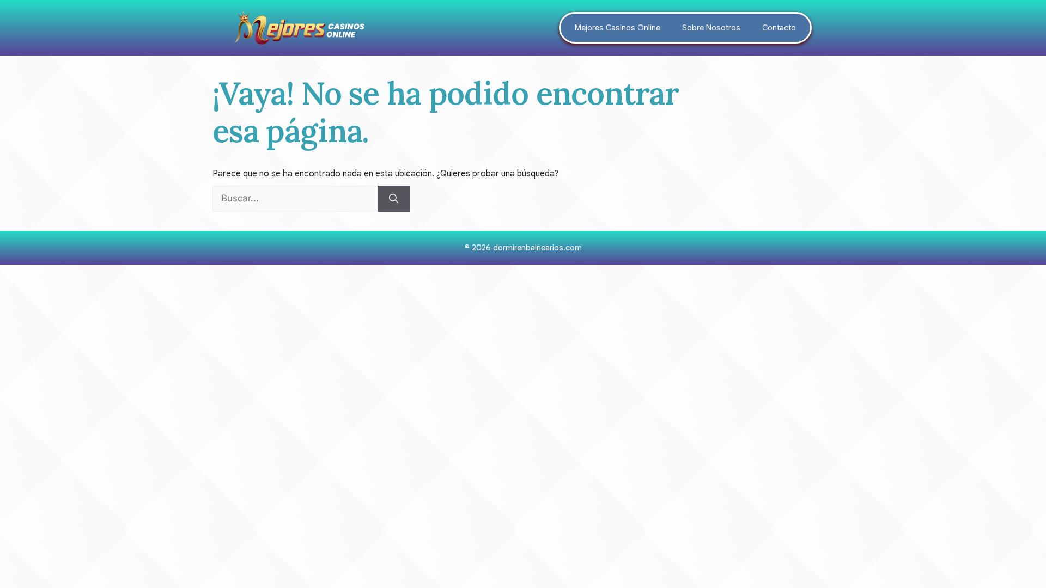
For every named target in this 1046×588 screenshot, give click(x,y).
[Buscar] (394, 199)
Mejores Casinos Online (617, 28)
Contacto (779, 28)
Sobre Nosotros (711, 28)
